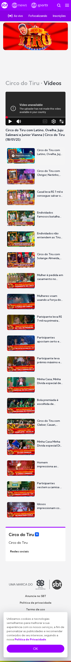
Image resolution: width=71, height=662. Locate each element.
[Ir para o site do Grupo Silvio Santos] (29, 585)
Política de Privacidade (30, 639)
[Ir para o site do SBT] (57, 585)
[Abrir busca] (59, 5)
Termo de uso (35, 609)
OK (35, 649)
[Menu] (67, 5)
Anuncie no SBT (35, 596)
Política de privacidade (35, 602)
